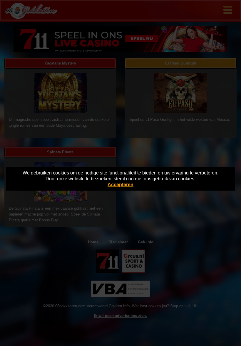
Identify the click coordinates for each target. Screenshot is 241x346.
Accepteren (120, 184)
